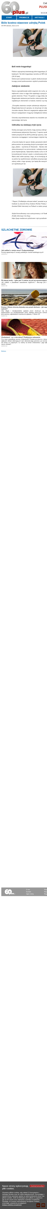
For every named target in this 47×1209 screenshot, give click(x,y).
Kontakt (28, 892)
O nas (28, 889)
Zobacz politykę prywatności (12, 1205)
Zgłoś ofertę (30, 894)
